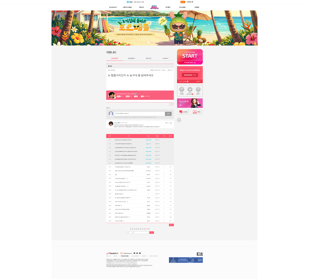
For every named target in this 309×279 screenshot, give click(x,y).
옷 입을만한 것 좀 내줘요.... (121, 186)
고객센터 (196, 7)
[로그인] (182, 2)
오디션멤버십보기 (189, 93)
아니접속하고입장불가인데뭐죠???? (122, 197)
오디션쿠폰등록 (182, 93)
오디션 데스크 (113, 7)
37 (142, 229)
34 (136, 229)
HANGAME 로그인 (190, 75)
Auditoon (165, 58)
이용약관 (115, 256)
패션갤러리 (131, 58)
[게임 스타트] (190, 54)
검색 (151, 232)
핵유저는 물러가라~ (119, 213)
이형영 (148, 209)
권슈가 (148, 221)
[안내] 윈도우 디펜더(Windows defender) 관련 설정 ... (126, 155)
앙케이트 (148, 58)
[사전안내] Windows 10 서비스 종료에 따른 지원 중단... (126, 151)
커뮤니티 (141, 7)
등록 (168, 114)
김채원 (148, 190)
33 (134, 229)
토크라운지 (114, 58)
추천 (166, 122)
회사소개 (108, 256)
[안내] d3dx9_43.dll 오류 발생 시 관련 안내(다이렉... (125, 159)
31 (130, 229)
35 (138, 229)
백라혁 (148, 174)
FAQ (196, 112)
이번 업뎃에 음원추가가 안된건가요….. (123, 167)
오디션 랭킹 (182, 7)
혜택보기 (198, 81)
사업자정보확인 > (144, 260)
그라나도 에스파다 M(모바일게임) (122, 209)
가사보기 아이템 (119, 221)
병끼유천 (113, 70)
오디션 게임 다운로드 (190, 62)
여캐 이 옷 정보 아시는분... (121, 201)
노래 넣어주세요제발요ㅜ (121, 178)
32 (132, 229)
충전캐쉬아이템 (119, 194)
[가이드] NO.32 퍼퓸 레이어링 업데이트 (123, 143)
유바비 (148, 182)
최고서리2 (148, 170)
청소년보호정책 (135, 256)
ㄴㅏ (148, 194)
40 (148, 229)
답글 (171, 122)
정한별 (148, 205)
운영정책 (144, 256)
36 (140, 229)
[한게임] (120, 2)
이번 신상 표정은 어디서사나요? (122, 182)
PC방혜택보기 (198, 93)
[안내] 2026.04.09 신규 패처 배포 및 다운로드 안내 (125, 147)
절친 (116, 174)
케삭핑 (148, 217)
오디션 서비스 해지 (153, 256)
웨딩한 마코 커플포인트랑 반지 (122, 217)
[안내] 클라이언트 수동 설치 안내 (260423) (124, 163)
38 (144, 229)
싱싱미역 (148, 186)
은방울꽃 (148, 213)
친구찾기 (168, 7)
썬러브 (148, 167)
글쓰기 (171, 225)
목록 (171, 104)
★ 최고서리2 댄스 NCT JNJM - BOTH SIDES (124, 170)
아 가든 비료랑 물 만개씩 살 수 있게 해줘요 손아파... (126, 190)
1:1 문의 (183, 112)
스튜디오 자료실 (127, 7)
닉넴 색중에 (118, 205)
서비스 (148, 201)
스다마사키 (148, 178)
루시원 (148, 197)
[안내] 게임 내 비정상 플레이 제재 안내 (123, 140)
